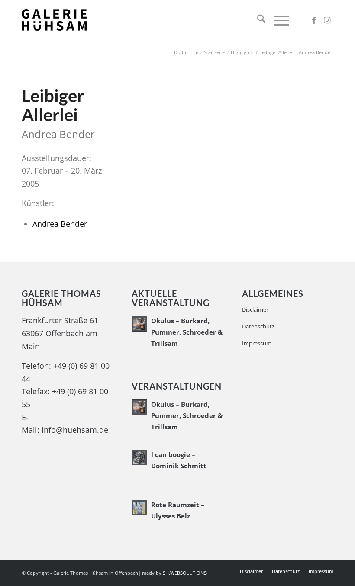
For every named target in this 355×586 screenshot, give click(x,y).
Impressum (256, 343)
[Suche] (256, 19)
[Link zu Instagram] (326, 19)
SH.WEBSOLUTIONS (185, 573)
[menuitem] (256, 19)
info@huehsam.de (75, 430)
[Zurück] (151, 162)
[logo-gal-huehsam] (54, 20)
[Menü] (277, 19)
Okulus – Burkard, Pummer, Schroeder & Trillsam (187, 332)
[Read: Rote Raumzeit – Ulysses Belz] (139, 507)
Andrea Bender (59, 224)
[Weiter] (314, 162)
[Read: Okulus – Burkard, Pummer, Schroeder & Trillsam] (139, 324)
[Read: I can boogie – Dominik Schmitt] (139, 457)
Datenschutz (258, 326)
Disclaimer (255, 309)
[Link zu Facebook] (313, 19)
